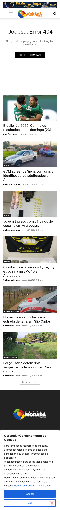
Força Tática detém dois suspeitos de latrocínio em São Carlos (27, 367)
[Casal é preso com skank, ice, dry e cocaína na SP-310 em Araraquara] (30, 249)
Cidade (7, 166)
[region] (30, 470)
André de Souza (10, 134)
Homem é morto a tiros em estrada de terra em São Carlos (27, 319)
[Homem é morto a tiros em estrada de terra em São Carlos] (30, 299)
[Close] (56, 433)
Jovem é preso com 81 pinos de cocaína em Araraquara (28, 223)
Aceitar (30, 493)
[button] (5, 13)
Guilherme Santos (11, 184)
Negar (30, 502)
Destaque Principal (12, 311)
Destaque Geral (10, 357)
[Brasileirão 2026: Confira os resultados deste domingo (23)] (30, 108)
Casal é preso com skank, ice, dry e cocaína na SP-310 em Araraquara (28, 271)
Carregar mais (29, 382)
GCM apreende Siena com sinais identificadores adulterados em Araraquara (28, 175)
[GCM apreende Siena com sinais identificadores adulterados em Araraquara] (30, 154)
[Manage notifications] (52, 502)
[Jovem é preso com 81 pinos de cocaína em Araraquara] (30, 204)
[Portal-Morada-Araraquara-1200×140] (30, 5)
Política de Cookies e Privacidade (32, 485)
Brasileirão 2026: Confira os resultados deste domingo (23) (27, 128)
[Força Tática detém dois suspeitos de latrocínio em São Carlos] (30, 345)
